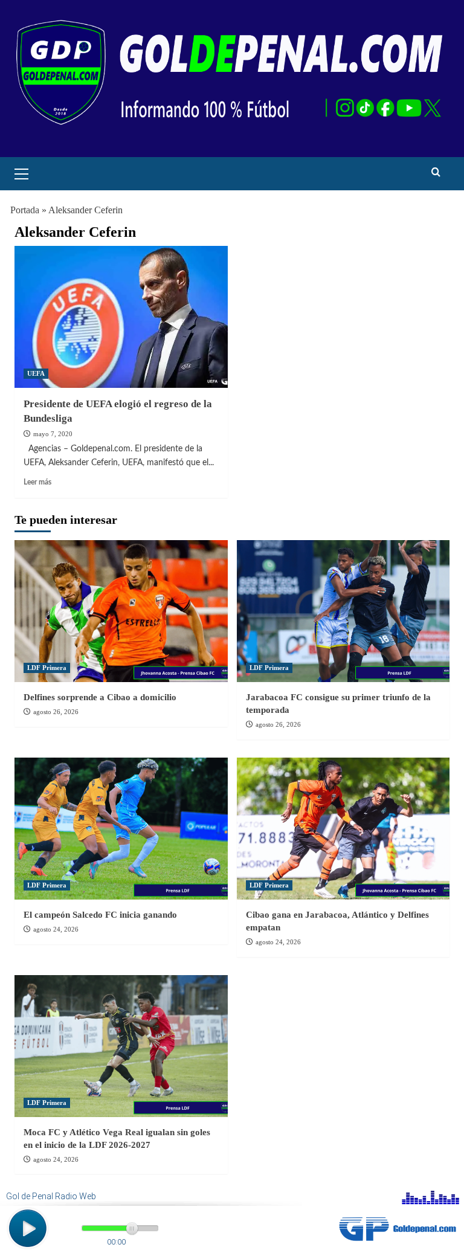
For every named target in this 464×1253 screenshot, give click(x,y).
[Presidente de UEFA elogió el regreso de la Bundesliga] (121, 317)
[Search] (435, 172)
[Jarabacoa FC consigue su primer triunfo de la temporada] (343, 611)
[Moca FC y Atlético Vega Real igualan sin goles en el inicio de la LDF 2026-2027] (121, 1046)
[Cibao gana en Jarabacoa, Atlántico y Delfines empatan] (343, 829)
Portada (24, 210)
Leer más (37, 482)
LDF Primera (46, 667)
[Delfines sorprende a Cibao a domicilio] (121, 611)
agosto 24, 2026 (56, 929)
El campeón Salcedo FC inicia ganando (100, 915)
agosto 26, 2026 (56, 711)
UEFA (36, 373)
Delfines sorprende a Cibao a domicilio (100, 697)
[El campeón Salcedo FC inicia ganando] (121, 829)
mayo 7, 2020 (52, 433)
